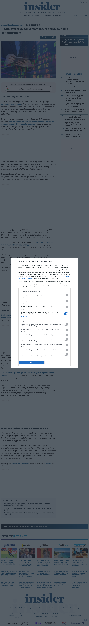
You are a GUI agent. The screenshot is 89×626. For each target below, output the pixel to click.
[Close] (74, 261)
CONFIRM (32, 362)
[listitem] (44, 291)
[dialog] (44, 313)
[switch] (66, 295)
